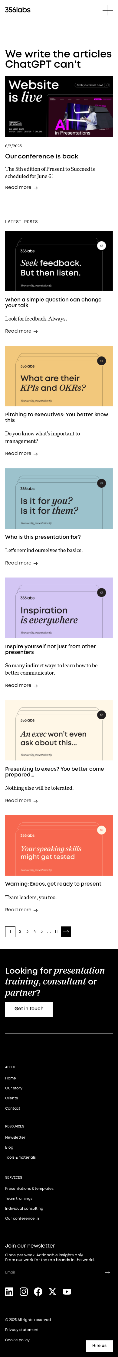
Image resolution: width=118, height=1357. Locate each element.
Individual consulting (24, 1208)
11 (56, 931)
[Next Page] (66, 931)
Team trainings (18, 1198)
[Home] (17, 10)
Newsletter (15, 1137)
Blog (9, 1147)
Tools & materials (20, 1157)
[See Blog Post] (59, 106)
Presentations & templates (29, 1188)
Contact (12, 1108)
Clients (11, 1098)
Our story (13, 1088)
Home (10, 1078)
